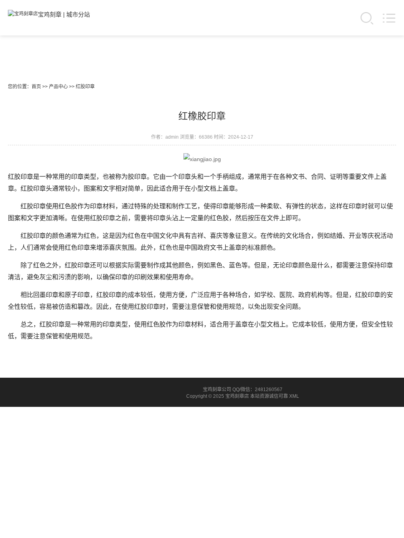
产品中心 (58, 86)
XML (294, 396)
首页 (36, 86)
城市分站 (78, 14)
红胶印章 (85, 86)
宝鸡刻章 (50, 14)
